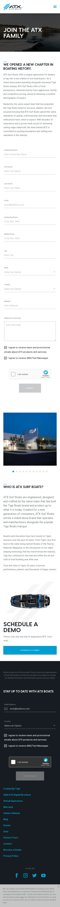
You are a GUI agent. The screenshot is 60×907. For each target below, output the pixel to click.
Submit (30, 388)
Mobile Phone (9, 234)
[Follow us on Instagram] (25, 875)
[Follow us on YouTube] (43, 875)
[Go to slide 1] (13, 471)
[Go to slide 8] (36, 471)
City (5, 251)
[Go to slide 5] (26, 471)
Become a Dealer (12, 850)
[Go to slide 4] (23, 471)
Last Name (8, 184)
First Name (8, 167)
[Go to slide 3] (20, 471)
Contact (7, 843)
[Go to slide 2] (16, 471)
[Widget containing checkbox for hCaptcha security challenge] (30, 374)
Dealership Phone (11, 217)
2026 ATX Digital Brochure (17, 795)
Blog (5, 819)
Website (7, 301)
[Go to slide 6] (30, 471)
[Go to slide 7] (33, 471)
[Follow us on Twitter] (34, 875)
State (6, 268)
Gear (6, 831)
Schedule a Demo (30, 650)
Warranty (8, 807)
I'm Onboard (30, 776)
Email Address (10, 704)
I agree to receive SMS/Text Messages (28, 358)
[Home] (13, 6)
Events (7, 825)
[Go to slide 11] (46, 471)
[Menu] (55, 6)
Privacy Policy (10, 856)
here (22, 897)
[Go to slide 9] (40, 471)
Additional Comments (12, 318)
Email (6, 201)
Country (7, 285)
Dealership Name (10, 150)
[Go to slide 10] (43, 471)
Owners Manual (11, 813)
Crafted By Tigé (11, 788)
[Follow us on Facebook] (16, 875)
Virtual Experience (13, 801)
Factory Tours (10, 837)
